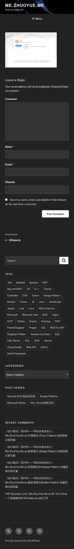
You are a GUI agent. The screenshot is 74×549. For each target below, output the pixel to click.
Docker (11, 301)
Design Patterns (49, 396)
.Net (9, 282)
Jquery (11, 308)
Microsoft (12, 314)
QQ (43, 327)
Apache (33, 282)
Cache (47, 289)
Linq (21, 308)
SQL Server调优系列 (42, 402)
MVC (45, 314)
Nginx (55, 314)
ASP (44, 282)
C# (28, 289)
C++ (36, 289)
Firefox (24, 301)
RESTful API (57, 327)
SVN (36, 340)
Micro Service (47, 308)
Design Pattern (52, 295)
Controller (12, 295)
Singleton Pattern (16, 334)
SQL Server (13, 340)
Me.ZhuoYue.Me (24, 5)
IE (33, 301)
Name (9, 147)
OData (21, 321)
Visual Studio (14, 347)
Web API (31, 347)
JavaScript (55, 301)
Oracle (33, 321)
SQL (57, 334)
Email (9, 164)
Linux (31, 308)
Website (10, 182)
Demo (35, 295)
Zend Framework (16, 353)
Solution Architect (40, 334)
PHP (57, 321)
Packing (45, 321)
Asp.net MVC (14, 289)
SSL (27, 340)
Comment (11, 99)
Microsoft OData (16, 402)
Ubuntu (48, 340)
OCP (10, 321)
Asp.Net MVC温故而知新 (21, 396)
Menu (39, 18)
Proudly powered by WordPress (22, 540)
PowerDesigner (15, 327)
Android (20, 282)
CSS (25, 295)
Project (33, 327)
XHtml (44, 347)
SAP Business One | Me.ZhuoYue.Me (26, 493)
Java (41, 301)
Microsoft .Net (30, 314)
